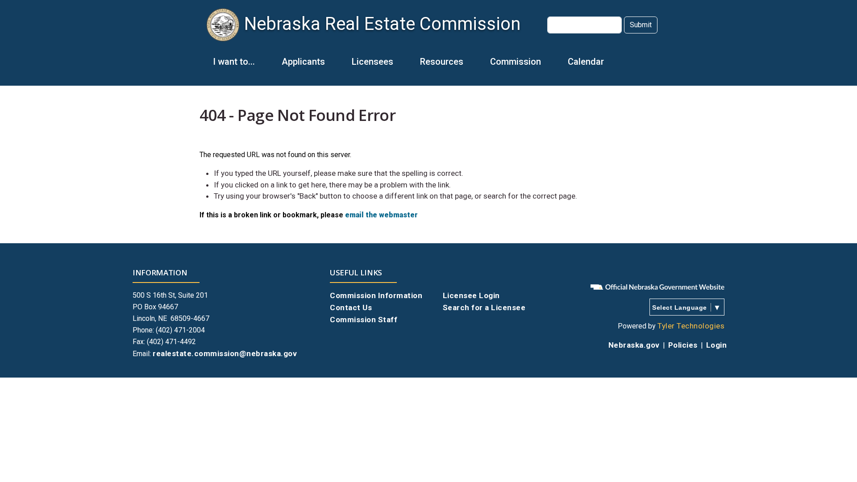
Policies (683, 345)
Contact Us (351, 307)
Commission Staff (363, 319)
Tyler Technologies (690, 325)
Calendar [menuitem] (586, 61)
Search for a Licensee (484, 307)
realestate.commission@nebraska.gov (225, 353)
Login (716, 345)
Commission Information (376, 295)
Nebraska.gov (634, 345)
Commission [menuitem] (509, 65)
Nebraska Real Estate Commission (382, 23)
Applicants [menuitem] (296, 65)
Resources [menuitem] (435, 65)
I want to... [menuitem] (227, 65)
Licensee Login (471, 295)
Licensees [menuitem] (365, 65)
